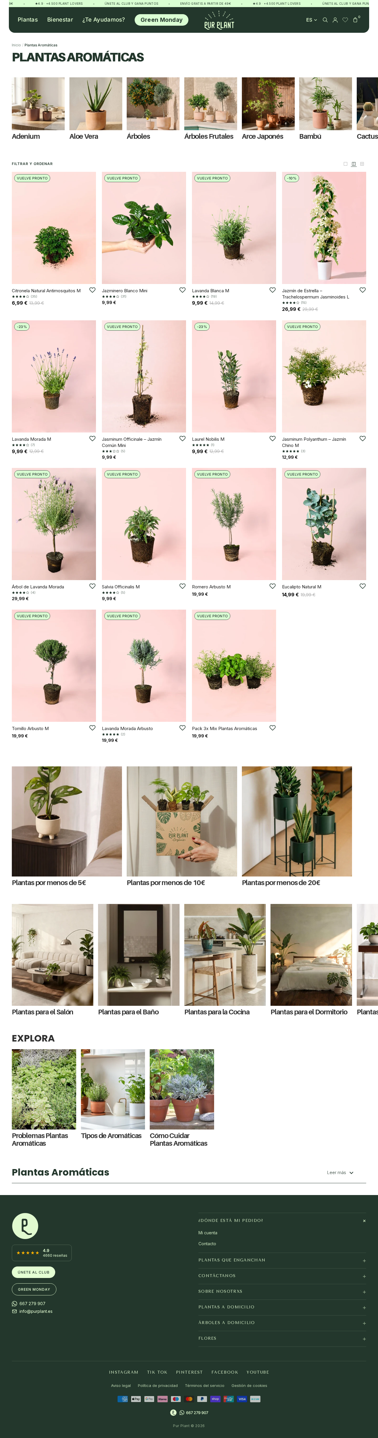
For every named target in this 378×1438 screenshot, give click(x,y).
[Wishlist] (345, 20)
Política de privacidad (158, 1385)
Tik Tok (157, 1372)
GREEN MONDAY (34, 1289)
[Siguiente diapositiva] (359, 1098)
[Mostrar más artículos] (354, 164)
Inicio (16, 45)
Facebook (224, 1372)
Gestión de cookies (249, 1385)
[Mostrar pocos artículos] (345, 164)
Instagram (124, 1372)
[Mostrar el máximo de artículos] (362, 164)
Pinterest (189, 1372)
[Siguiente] (89, 228)
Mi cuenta (207, 1232)
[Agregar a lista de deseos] (92, 290)
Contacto (207, 1243)
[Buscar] (325, 20)
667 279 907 (197, 1412)
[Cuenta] (335, 20)
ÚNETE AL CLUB (33, 1272)
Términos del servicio (204, 1385)
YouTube (258, 1372)
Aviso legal (121, 1385)
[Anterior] (18, 228)
